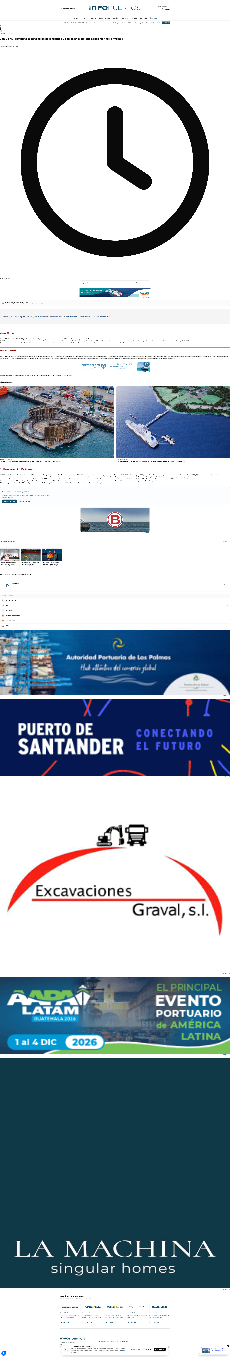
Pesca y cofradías (104, 18)
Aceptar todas (159, 1349)
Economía (93, 18)
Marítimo (116, 18)
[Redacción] (6, 585)
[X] (115, 26)
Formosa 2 (8, 574)
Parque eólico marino (24, 574)
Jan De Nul (14, 574)
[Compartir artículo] (87, 283)
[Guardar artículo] (83, 283)
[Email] (224, 584)
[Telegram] (115, 29)
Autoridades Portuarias (152, 23)
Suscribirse (66, 1322)
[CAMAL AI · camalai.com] (166, 9)
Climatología (138, 23)
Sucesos (84, 18)
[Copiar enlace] (1, 31)
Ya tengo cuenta (24, 501)
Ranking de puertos (118, 23)
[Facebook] (115, 27)
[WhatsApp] (115, 28)
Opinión (134, 18)
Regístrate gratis (9, 501)
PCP (129, 23)
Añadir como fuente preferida (218, 303)
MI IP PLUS (166, 22)
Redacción (3, 46)
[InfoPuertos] (115, 8)
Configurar (148, 1349)
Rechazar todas (136, 1349)
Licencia (142, 283)
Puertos (75, 18)
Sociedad (125, 18)
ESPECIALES (144, 18)
